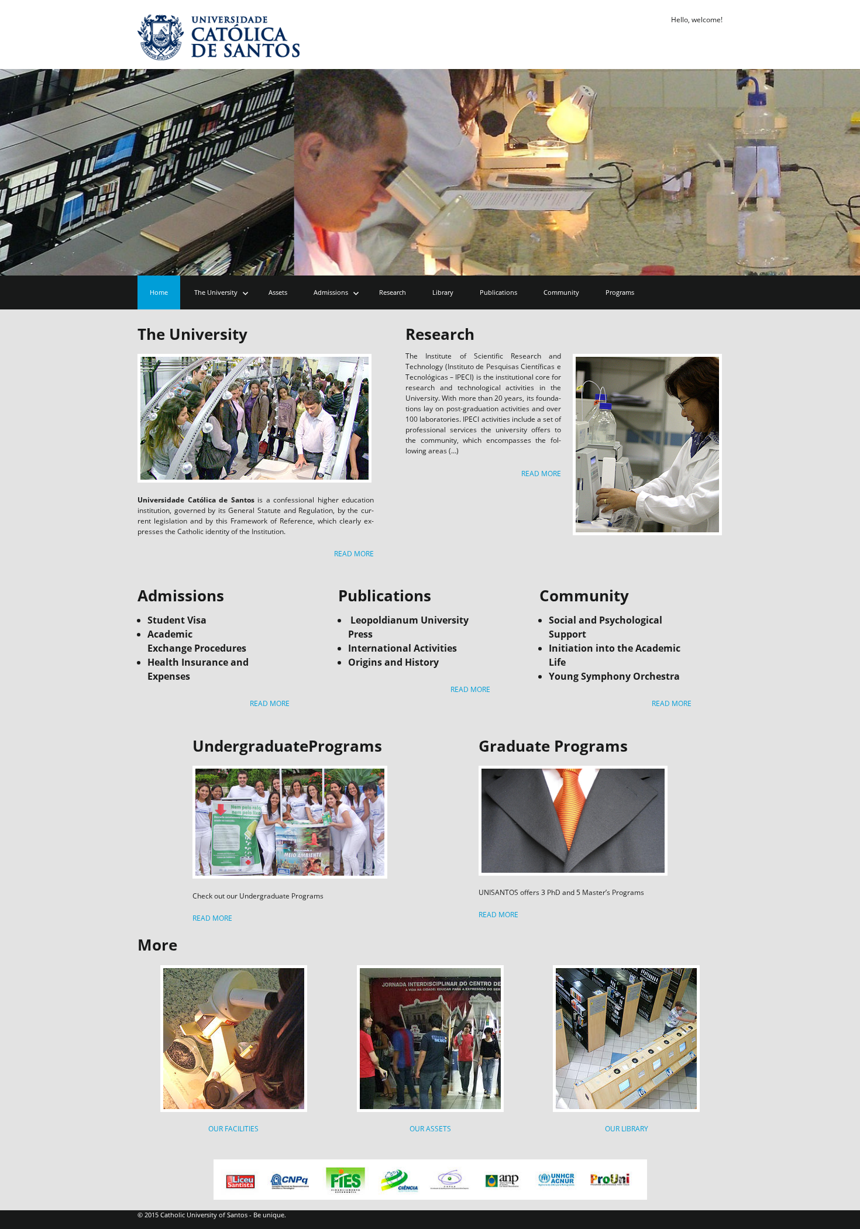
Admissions (331, 292)
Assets (278, 292)
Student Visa (177, 620)
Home (159, 292)
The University (216, 292)
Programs (620, 292)
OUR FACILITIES (233, 1129)
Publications (498, 292)
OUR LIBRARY (626, 1129)
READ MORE (354, 554)
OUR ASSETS (430, 1129)
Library (442, 292)
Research (392, 292)
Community (561, 292)
